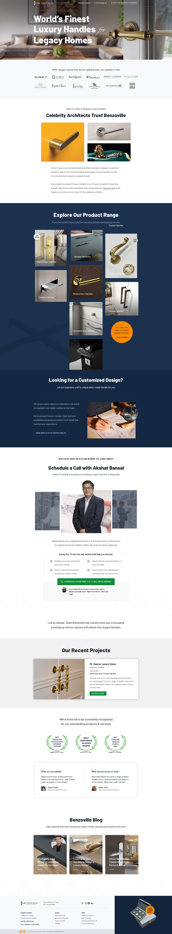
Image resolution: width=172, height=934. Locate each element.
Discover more (109, 188)
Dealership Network (88, 915)
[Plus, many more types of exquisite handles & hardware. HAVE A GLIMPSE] (121, 351)
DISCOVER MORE (98, 693)
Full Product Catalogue (30, 924)
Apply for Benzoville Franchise (124, 3)
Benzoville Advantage (61, 918)
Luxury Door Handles (27, 915)
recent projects (27, 921)
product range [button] (84, 3)
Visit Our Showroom (88, 923)
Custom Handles (60, 921)
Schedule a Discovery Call (89, 921)
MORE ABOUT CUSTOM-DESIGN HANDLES (51, 433)
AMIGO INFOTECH (59, 931)
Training (57, 923)
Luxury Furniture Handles (28, 918)
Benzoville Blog (86, 918)
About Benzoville (60, 915)
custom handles (100, 3)
